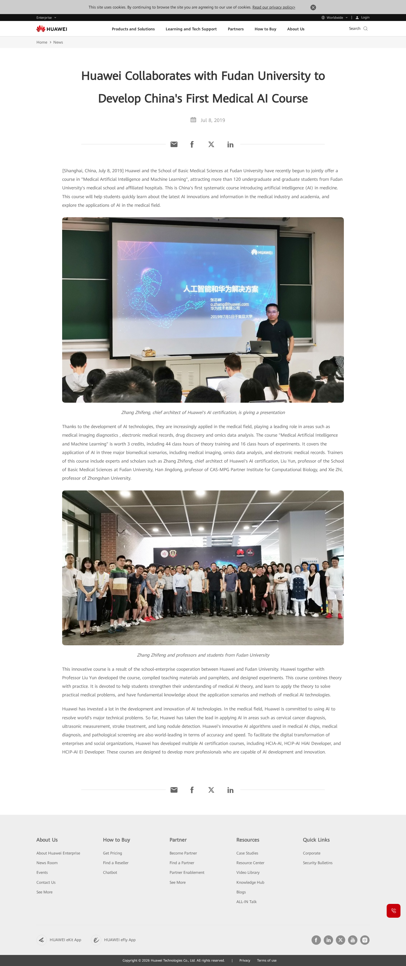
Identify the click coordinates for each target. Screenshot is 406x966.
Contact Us (46, 882)
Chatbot (110, 872)
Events (42, 872)
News (58, 42)
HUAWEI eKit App (65, 940)
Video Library (248, 872)
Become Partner (183, 853)
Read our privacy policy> (273, 7)
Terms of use (266, 960)
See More (44, 892)
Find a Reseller (115, 863)
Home (41, 42)
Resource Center (250, 863)
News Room (47, 863)
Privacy (244, 960)
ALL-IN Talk (246, 901)
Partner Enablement (187, 872)
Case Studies (247, 853)
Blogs (241, 892)
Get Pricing (112, 853)
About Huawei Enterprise (58, 853)
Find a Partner (182, 863)
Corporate (311, 853)
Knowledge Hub (250, 882)
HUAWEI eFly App (120, 940)
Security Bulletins (318, 863)
